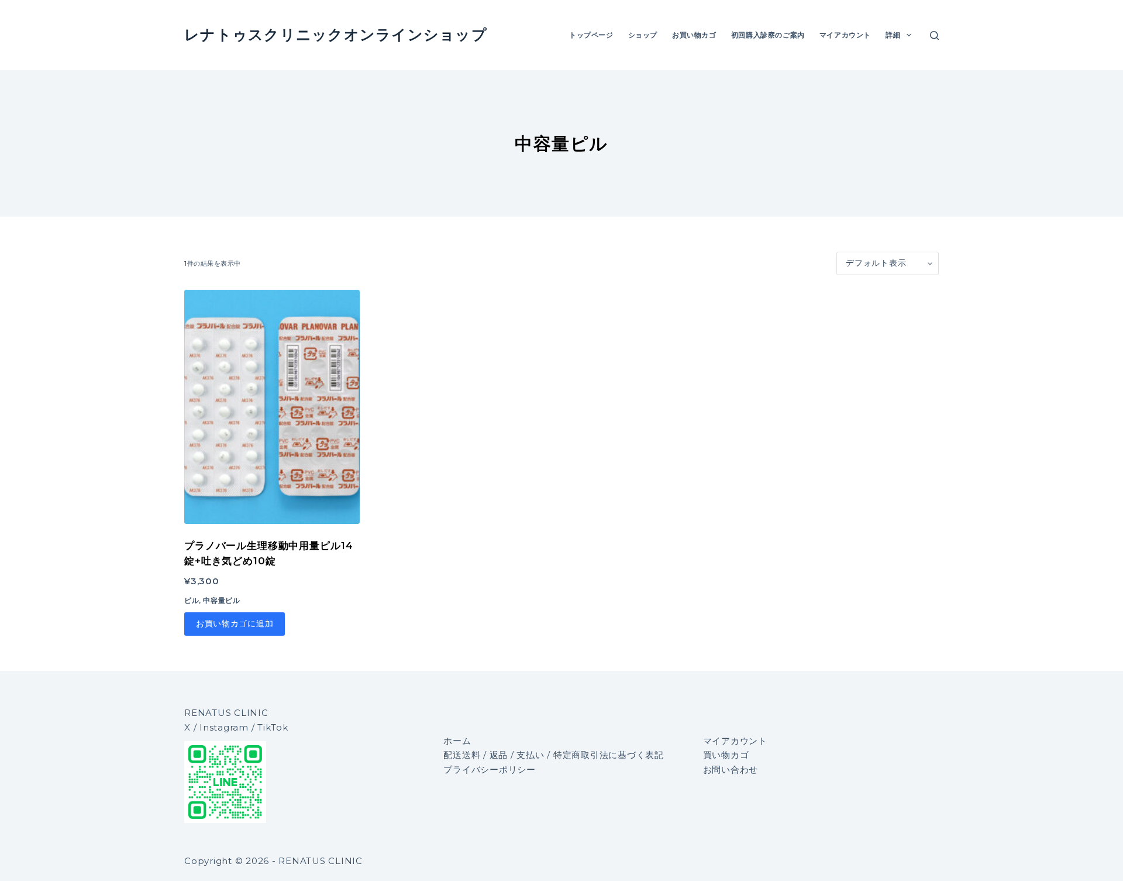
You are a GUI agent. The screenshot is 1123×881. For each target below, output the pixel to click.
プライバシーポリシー (489, 769)
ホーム (457, 740)
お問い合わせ (731, 769)
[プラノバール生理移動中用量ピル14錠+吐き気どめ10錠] (272, 407)
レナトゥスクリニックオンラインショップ (335, 34)
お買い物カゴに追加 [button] (234, 623)
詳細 (893, 34)
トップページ (591, 34)
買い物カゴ (726, 754)
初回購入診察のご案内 (768, 34)
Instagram (224, 727)
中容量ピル (221, 600)
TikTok (272, 727)
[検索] (934, 35)
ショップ (642, 34)
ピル (191, 600)
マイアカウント (845, 34)
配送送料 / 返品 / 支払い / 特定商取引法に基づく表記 (553, 754)
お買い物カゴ (694, 34)
